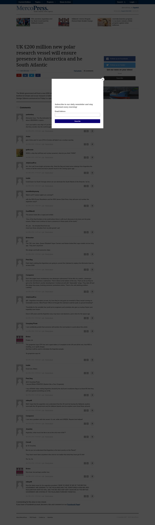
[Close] (102, 79)
